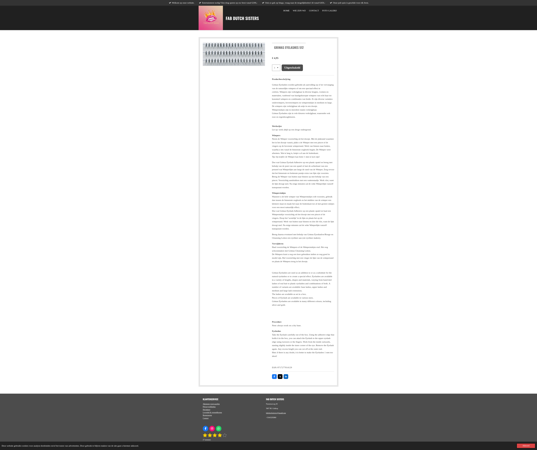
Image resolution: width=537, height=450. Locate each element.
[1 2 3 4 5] (276, 67)
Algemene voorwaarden (211, 404)
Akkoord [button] (525, 446)
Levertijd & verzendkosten (212, 412)
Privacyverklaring (209, 407)
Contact (206, 418)
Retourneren (207, 415)
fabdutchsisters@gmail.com (276, 413)
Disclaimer (206, 410)
